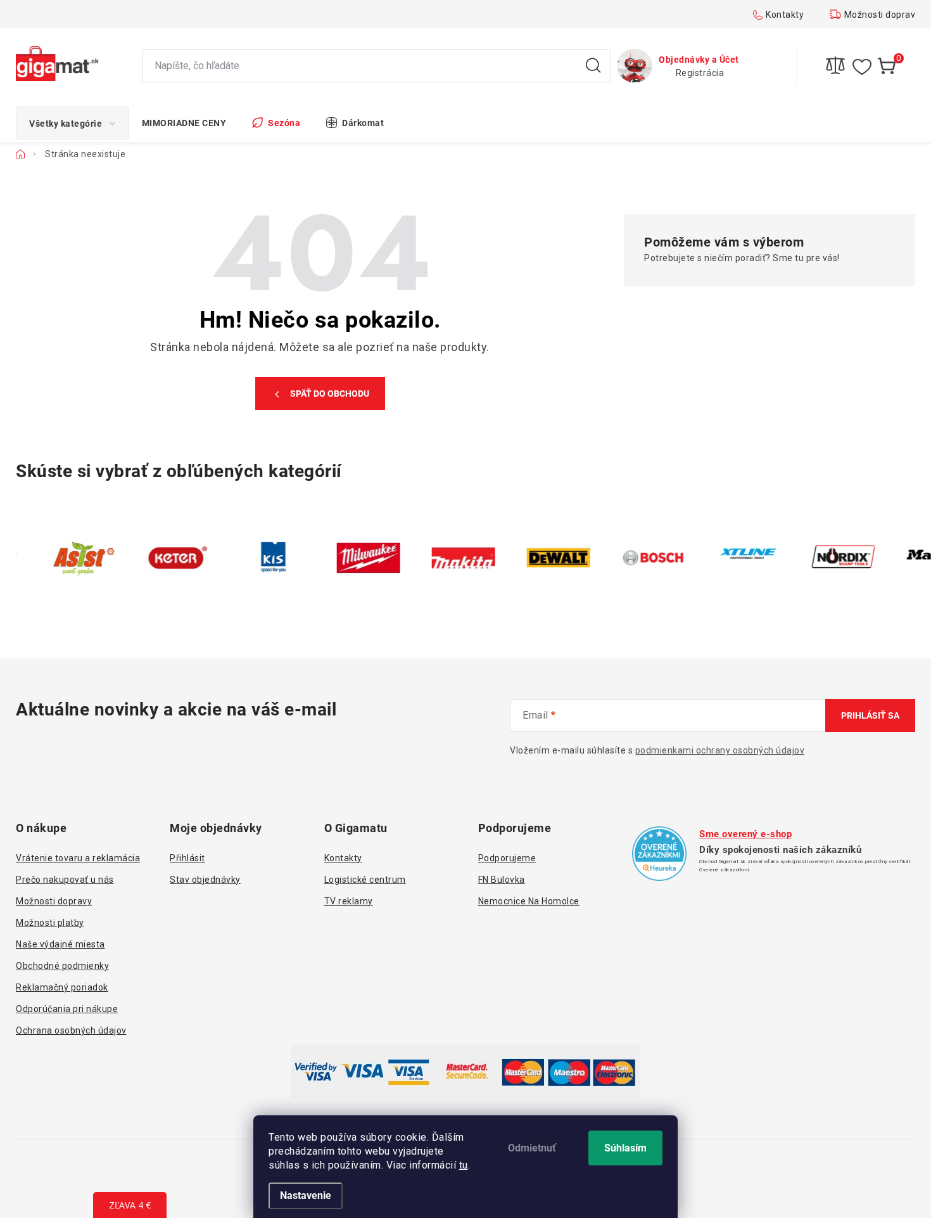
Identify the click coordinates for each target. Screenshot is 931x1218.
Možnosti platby (50, 923)
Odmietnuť (532, 1148)
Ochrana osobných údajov (71, 1030)
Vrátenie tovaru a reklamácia (78, 858)
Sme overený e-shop (745, 834)
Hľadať (593, 65)
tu (463, 1165)
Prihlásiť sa (870, 715)
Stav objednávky (205, 880)
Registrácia (700, 72)
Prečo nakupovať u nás (65, 880)
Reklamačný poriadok (62, 987)
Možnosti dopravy (882, 15)
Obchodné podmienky (62, 966)
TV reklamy (348, 901)
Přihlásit (187, 858)
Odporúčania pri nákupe (67, 1009)
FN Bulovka (501, 880)
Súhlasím (625, 1148)
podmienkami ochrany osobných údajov (720, 750)
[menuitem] (72, 122)
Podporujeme (507, 858)
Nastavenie (305, 1195)
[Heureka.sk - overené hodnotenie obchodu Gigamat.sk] (659, 853)
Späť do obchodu (329, 393)
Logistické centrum (365, 880)
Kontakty (785, 15)
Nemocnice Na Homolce (529, 901)
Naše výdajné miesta (60, 944)
